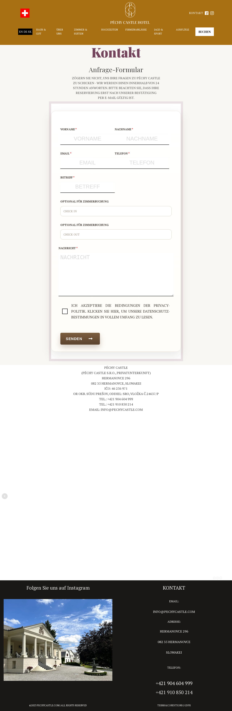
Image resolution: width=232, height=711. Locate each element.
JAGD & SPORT (158, 31)
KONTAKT (196, 13)
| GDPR (187, 705)
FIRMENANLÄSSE (136, 29)
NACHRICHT (67, 248)
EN (21, 32)
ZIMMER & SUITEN (80, 31)
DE (25, 32)
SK (30, 32)
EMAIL (65, 153)
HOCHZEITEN (109, 29)
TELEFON (121, 153)
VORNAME (67, 129)
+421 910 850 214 (174, 692)
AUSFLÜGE (182, 29)
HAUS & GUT (41, 31)
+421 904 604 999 (174, 683)
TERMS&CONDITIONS (170, 705)
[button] (80, 339)
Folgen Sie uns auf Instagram (58, 588)
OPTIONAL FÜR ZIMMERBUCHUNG (84, 201)
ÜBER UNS (59, 31)
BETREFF (66, 177)
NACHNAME (123, 129)
